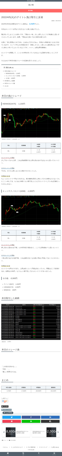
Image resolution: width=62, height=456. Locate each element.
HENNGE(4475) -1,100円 (13, 73)
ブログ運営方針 (32, 447)
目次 (7, 67)
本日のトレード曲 (10, 83)
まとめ (6, 86)
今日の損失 (5, 406)
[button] (57, 259)
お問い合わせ (55, 447)
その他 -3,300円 (10, 78)
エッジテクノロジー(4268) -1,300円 (16, 75)
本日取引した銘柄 (10, 80)
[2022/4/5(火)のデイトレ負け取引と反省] (50, 417)
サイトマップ (43, 447)
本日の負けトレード (10, 71)
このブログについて (18, 447)
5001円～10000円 (7, 409)
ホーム (6, 447)
